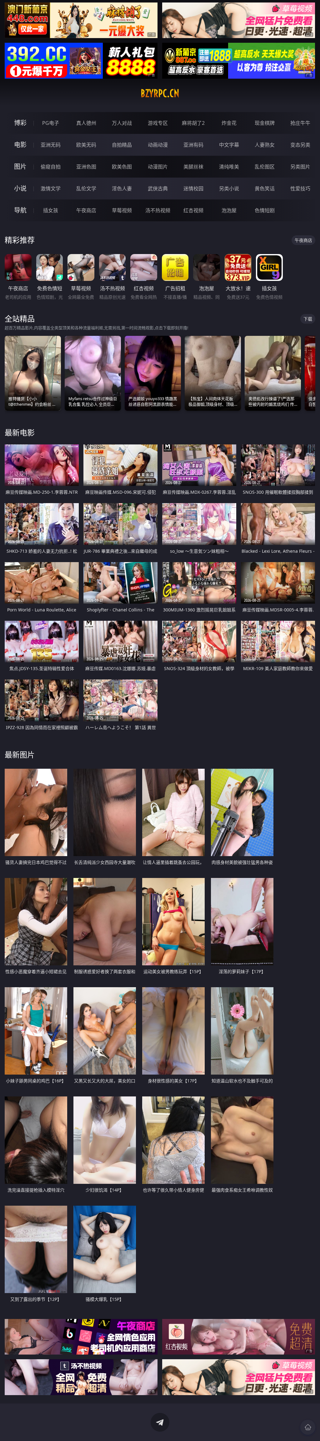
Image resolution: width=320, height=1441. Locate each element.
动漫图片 (158, 166)
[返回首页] (307, 1427)
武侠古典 (158, 188)
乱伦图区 (265, 166)
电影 (20, 144)
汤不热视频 (157, 210)
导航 (20, 210)
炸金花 (229, 123)
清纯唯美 (229, 166)
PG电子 (50, 123)
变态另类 (300, 144)
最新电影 (20, 432)
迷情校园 (193, 188)
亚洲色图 (86, 166)
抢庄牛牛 (300, 123)
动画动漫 (158, 144)
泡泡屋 (229, 210)
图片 (20, 166)
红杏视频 (193, 210)
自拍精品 (122, 144)
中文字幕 (229, 144)
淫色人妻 (122, 188)
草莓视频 (122, 210)
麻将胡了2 (193, 123)
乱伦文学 (86, 188)
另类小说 (229, 188)
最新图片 (20, 754)
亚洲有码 (193, 144)
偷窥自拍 (51, 166)
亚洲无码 (51, 144)
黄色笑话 (265, 188)
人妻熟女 (265, 144)
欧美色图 (122, 166)
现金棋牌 (265, 123)
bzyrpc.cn (160, 93)
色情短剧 (265, 210)
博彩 (20, 123)
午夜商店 (86, 210)
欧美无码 (86, 144)
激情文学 (51, 188)
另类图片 (300, 166)
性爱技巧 (300, 188)
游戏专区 (158, 123)
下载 (307, 319)
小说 (20, 188)
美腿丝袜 (193, 166)
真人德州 (86, 123)
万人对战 (122, 123)
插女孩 (50, 210)
